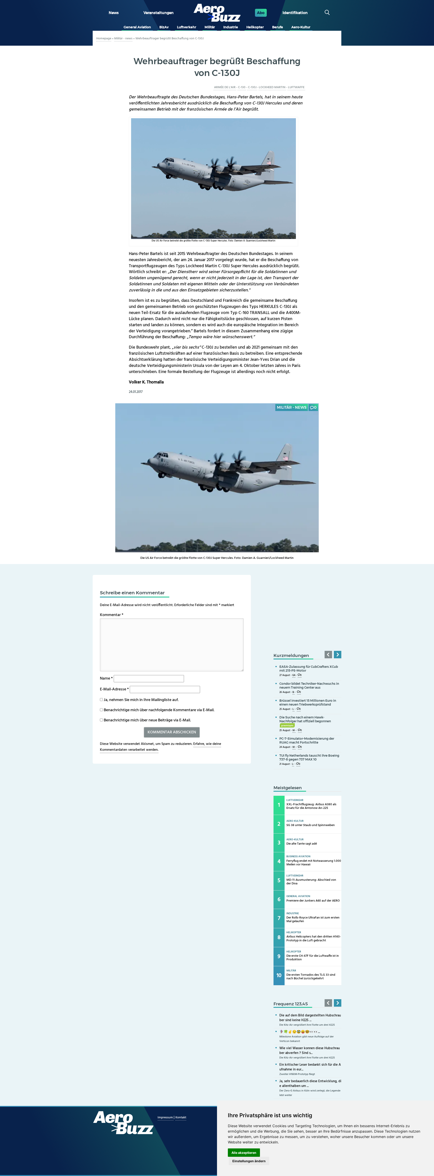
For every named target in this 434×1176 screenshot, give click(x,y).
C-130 (241, 87)
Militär (210, 27)
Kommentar (111, 615)
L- (293, 709)
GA (293, 675)
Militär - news (123, 38)
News (114, 13)
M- (294, 730)
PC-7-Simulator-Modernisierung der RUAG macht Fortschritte (306, 740)
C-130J (252, 87)
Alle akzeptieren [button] (243, 1153)
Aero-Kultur (300, 27)
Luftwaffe (296, 87)
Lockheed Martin (272, 87)
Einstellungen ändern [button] (249, 1161)
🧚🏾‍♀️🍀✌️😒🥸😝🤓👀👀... (299, 1032)
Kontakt (180, 1117)
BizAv (164, 27)
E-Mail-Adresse (114, 689)
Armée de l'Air (225, 87)
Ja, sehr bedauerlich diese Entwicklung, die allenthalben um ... (310, 1084)
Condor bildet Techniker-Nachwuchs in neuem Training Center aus (309, 685)
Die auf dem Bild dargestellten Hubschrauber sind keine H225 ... (310, 1018)
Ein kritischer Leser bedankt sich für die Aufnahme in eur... (310, 1067)
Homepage (103, 38)
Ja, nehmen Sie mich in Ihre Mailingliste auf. (141, 700)
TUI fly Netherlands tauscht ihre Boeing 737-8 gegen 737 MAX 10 (309, 757)
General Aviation (137, 27)
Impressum (166, 1117)
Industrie (230, 27)
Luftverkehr (186, 27)
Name (106, 678)
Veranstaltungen (159, 13)
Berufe (277, 27)
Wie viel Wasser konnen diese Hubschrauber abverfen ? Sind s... (309, 1051)
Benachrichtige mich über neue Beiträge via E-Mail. (147, 720)
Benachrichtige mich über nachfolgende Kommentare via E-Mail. (159, 710)
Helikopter (255, 27)
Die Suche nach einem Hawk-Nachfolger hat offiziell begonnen (305, 721)
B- (293, 692)
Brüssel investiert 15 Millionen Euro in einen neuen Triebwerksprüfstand (307, 702)
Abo (260, 13)
